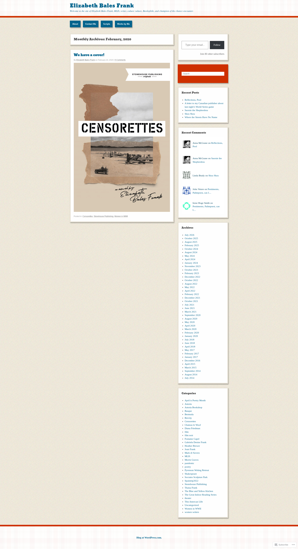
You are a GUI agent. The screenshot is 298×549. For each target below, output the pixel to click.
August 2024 (191, 252)
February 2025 (192, 245)
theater (188, 498)
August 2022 (191, 284)
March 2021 (190, 311)
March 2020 (190, 329)
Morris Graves (192, 460)
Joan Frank (190, 449)
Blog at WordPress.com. (149, 537)
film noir (189, 435)
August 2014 (191, 374)
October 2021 (191, 301)
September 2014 (193, 371)
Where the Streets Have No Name (201, 117)
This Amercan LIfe (194, 501)
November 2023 (193, 266)
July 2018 (189, 339)
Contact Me (90, 24)
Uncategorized (192, 505)
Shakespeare (191, 474)
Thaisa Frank (191, 488)
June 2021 (190, 308)
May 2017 (190, 350)
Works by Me (123, 24)
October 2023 (191, 270)
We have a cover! (89, 55)
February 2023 (192, 273)
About (75, 24)
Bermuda (189, 414)
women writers (192, 512)
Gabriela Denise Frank (195, 442)
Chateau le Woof (193, 425)
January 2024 (191, 263)
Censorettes (88, 216)
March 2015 (190, 367)
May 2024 (190, 256)
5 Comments (120, 60)
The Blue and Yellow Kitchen (199, 491)
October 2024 (191, 249)
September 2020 (193, 315)
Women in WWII (121, 216)
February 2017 (192, 353)
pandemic (189, 463)
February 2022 (192, 294)
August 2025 (191, 242)
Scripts (106, 24)
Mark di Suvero (192, 453)
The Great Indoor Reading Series (201, 494)
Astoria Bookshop (193, 407)
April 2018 (190, 346)
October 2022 (191, 280)
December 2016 (192, 360)
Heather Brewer (192, 446)
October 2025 (191, 238)
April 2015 (190, 364)
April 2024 (190, 259)
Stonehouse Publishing (103, 216)
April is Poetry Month (195, 400)
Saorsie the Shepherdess (196, 110)
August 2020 (191, 318)
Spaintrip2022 (191, 481)
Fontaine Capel (192, 439)
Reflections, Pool (193, 100)
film (187, 432)
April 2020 (190, 325)
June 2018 (190, 343)
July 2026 (189, 235)
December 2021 (192, 298)
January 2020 (191, 336)
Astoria (188, 404)
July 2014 (189, 378)
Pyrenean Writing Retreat (197, 470)
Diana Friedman (192, 428)
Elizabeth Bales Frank (102, 6)
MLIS (187, 456)
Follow (217, 45)
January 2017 (191, 357)
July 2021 (189, 305)
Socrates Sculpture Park (196, 477)
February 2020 (192, 332)
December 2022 (192, 277)
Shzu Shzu (190, 114)
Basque (188, 411)
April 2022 (190, 291)
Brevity (188, 418)
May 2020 (190, 322)
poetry (188, 467)
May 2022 (190, 287)
